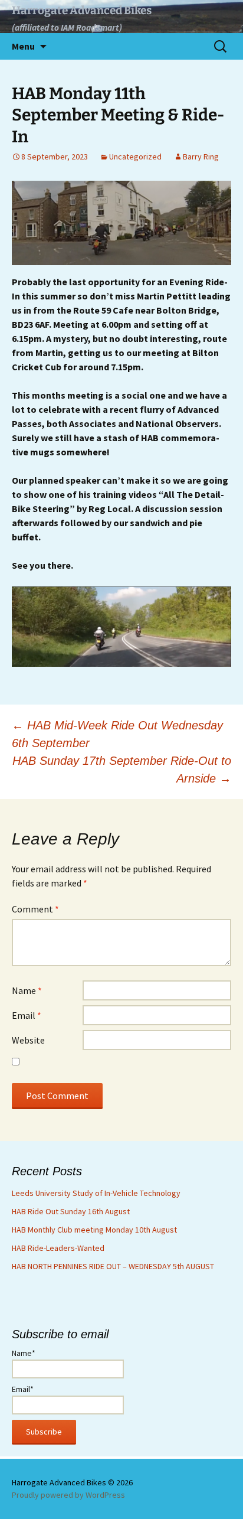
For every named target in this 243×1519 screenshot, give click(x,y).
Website (28, 1040)
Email (26, 1015)
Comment (35, 909)
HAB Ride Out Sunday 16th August (71, 1211)
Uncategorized (135, 156)
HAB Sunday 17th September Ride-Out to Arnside (121, 769)
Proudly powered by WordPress (68, 1494)
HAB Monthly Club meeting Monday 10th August (94, 1229)
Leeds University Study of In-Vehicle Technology (96, 1193)
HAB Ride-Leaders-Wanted (58, 1248)
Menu (23, 46)
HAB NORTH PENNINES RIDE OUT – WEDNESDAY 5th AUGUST (113, 1266)
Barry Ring (201, 156)
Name (27, 990)
